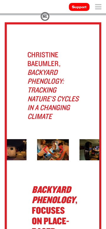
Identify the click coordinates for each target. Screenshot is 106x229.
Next (58, 149)
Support (79, 7)
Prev (47, 149)
